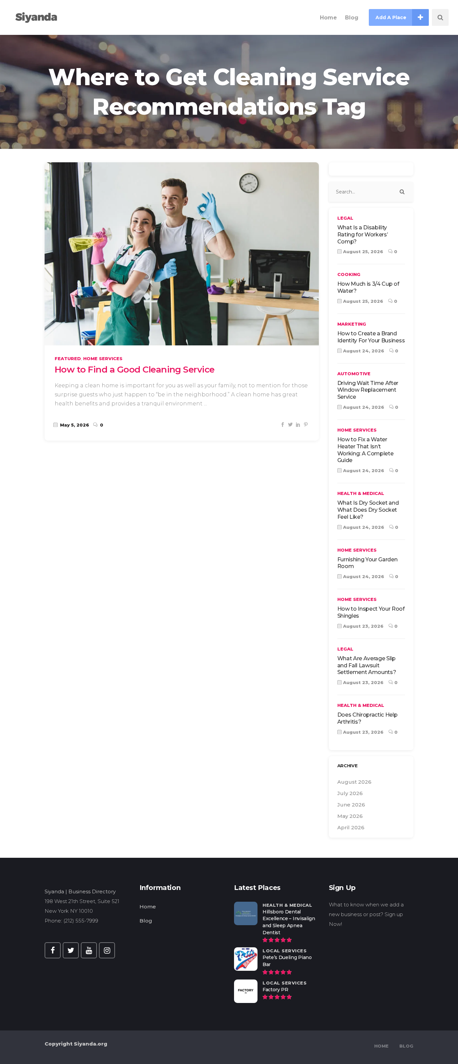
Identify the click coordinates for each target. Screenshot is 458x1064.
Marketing (351, 324)
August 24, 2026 (363, 350)
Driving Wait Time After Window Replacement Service (368, 390)
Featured (68, 358)
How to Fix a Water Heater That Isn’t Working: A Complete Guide (365, 449)
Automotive (353, 373)
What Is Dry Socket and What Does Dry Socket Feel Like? (368, 510)
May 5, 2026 (74, 425)
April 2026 (350, 827)
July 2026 (350, 793)
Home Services (102, 358)
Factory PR (275, 990)
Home (147, 906)
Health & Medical (360, 493)
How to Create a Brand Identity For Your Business (371, 337)
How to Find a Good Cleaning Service (135, 369)
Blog (145, 920)
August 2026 (354, 782)
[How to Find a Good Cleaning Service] (182, 253)
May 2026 (350, 816)
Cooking (348, 274)
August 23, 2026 (363, 626)
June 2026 (351, 804)
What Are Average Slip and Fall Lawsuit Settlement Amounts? (366, 665)
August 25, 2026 (362, 251)
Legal (345, 218)
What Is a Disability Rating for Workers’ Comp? (362, 234)
